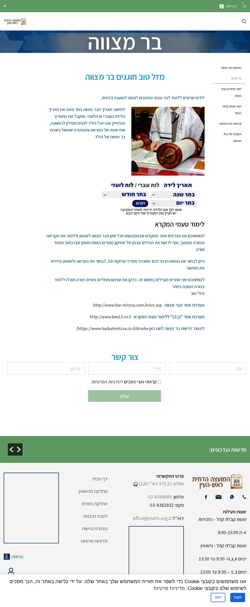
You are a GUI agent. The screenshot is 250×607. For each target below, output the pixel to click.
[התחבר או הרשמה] (11, 571)
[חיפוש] (244, 21)
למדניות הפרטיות (107, 381)
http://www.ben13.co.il (110, 316)
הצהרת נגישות (95, 528)
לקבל (237, 597)
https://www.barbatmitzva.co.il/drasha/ (112, 328)
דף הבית (100, 479)
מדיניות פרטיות (94, 541)
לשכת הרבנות (95, 516)
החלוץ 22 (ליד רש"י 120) (161, 483)
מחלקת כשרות (95, 503)
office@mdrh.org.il (152, 518)
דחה (218, 597)
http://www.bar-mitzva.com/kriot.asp (127, 305)
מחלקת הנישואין (93, 491)
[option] (117, 445)
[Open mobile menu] (5, 6)
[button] (11, 449)
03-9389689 (160, 497)
